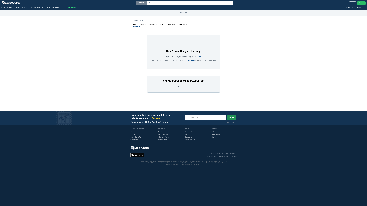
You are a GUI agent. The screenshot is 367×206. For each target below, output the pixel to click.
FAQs (187, 134)
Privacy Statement (224, 156)
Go (231, 3)
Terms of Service (212, 156)
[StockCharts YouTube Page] (215, 148)
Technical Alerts (163, 139)
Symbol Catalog (190, 139)
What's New (216, 134)
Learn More (231, 122)
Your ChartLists (163, 134)
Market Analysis (37, 7)
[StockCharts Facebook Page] (228, 148)
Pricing (187, 142)
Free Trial (361, 3)
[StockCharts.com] (10, 3)
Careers (214, 137)
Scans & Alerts (21, 7)
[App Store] (137, 155)
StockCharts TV (135, 137)
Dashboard (70, 7)
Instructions (136, 26)
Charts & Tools (6, 7)
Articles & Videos (53, 7)
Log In (352, 3)
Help (359, 7)
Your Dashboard (163, 132)
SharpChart (140, 3)
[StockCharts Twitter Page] (221, 148)
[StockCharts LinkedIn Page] (235, 148)
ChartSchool (348, 7)
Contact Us (189, 137)
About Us (215, 132)
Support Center (190, 132)
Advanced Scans (163, 137)
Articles (133, 134)
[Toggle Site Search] (364, 8)
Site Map (234, 156)
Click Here (191, 61)
